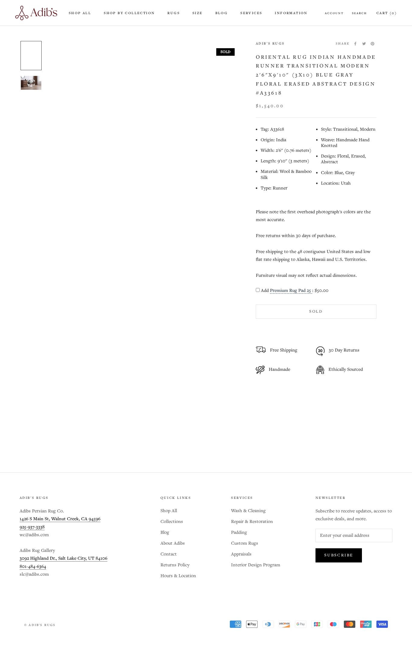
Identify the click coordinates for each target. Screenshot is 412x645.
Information (291, 13)
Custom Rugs (244, 543)
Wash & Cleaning (248, 511)
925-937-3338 (32, 527)
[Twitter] (364, 43)
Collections (171, 521)
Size (197, 13)
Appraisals (241, 554)
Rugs (173, 13)
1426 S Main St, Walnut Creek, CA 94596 (60, 519)
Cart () (386, 13)
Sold (316, 311)
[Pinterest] (372, 43)
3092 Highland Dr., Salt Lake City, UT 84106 (63, 558)
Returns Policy (174, 565)
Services (251, 13)
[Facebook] (355, 43)
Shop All (80, 13)
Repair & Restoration (252, 521)
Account (334, 13)
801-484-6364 (33, 566)
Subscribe (338, 555)
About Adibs (172, 543)
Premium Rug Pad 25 (291, 291)
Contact (168, 554)
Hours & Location (178, 576)
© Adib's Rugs (40, 625)
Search (359, 13)
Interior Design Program (255, 565)
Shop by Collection (129, 13)
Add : (294, 291)
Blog (221, 13)
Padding (239, 532)
